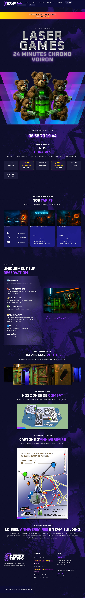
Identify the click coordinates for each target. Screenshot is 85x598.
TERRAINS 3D (50, 2)
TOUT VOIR (21, 428)
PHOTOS (41, 2)
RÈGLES (34, 2)
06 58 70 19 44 (42, 136)
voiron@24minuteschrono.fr (65, 570)
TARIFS (27, 2)
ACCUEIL (19, 2)
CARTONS (59, 2)
